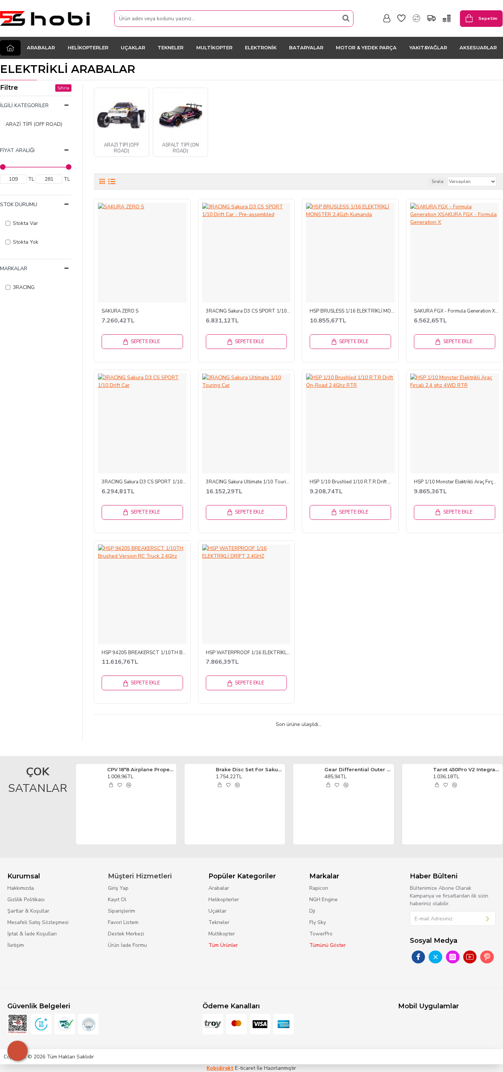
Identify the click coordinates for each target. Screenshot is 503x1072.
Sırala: (438, 181)
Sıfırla (63, 88)
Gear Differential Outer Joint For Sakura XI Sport (357, 769)
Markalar (13, 268)
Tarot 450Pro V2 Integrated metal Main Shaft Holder (466, 769)
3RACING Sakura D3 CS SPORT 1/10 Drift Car (144, 482)
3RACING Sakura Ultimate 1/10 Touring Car (248, 482)
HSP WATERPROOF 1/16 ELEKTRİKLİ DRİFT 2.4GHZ (248, 653)
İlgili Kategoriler (24, 105)
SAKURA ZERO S (120, 311)
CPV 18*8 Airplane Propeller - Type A (140, 769)
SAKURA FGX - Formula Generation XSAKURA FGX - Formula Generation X (456, 311)
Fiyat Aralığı (17, 150)
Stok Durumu (18, 204)
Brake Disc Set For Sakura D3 (249, 769)
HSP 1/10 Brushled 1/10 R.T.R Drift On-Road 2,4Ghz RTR (352, 482)
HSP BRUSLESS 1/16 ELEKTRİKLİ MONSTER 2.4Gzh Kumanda (352, 311)
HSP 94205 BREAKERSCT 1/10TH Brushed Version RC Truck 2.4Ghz (144, 653)
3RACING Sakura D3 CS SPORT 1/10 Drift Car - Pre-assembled (248, 311)
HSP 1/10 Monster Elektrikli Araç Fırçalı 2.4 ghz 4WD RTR (456, 482)
